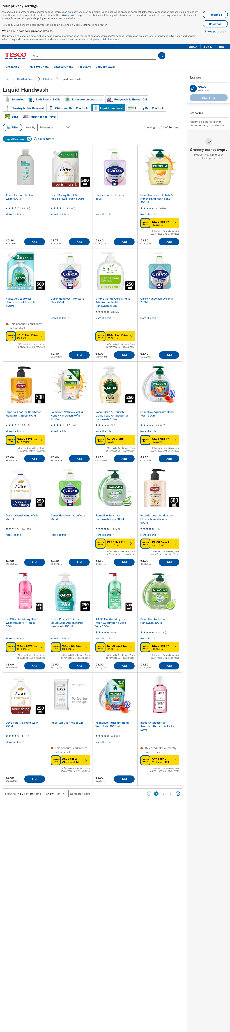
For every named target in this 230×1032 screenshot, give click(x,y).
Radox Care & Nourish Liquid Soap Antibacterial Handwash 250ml (111, 415)
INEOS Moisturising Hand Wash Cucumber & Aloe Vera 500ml (111, 622)
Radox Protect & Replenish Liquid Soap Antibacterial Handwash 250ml (68, 622)
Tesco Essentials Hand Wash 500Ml (20, 197)
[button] (191, 46)
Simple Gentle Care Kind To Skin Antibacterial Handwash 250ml (112, 302)
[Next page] (178, 793)
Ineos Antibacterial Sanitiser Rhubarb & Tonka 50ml (157, 726)
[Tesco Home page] (15, 56)
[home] (8, 79)
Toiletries (48, 79)
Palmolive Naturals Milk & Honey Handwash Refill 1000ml (67, 415)
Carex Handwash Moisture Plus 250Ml (67, 300)
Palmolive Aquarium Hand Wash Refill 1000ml (112, 724)
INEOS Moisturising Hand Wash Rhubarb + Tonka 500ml (22, 622)
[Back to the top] (116, 807)
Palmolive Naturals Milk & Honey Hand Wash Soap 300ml (156, 198)
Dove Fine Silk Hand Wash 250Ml (22, 724)
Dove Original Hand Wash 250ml (22, 517)
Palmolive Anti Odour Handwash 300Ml (154, 621)
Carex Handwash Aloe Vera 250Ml (68, 517)
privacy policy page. (72, 15)
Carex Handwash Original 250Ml (156, 300)
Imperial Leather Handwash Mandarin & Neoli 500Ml (23, 413)
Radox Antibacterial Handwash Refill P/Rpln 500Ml (21, 302)
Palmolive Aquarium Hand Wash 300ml (157, 413)
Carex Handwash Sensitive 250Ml (112, 197)
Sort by (30, 127)
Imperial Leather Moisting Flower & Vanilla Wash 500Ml (156, 519)
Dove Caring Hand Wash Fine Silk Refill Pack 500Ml (67, 197)
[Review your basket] (193, 88)
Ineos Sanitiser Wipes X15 (67, 722)
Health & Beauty (26, 79)
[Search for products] (161, 55)
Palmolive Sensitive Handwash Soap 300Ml (110, 517)
